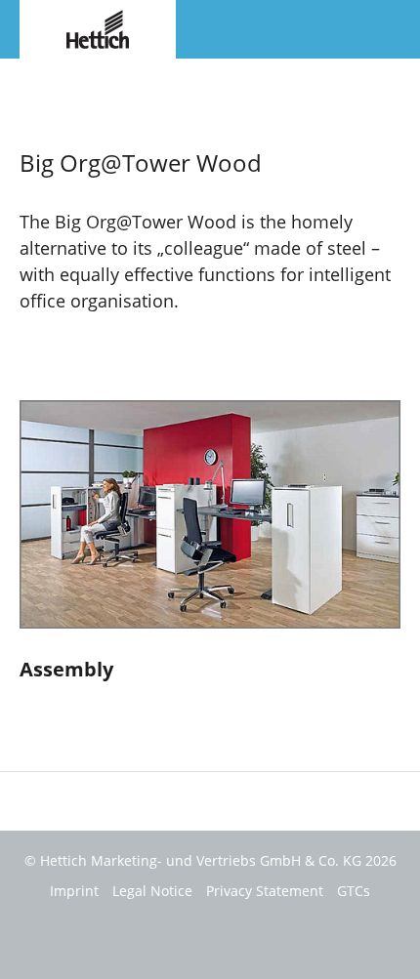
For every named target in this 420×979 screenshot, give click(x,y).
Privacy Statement (264, 890)
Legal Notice (152, 890)
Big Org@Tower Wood (83, 77)
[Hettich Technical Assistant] (97, 27)
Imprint (74, 890)
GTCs (353, 890)
